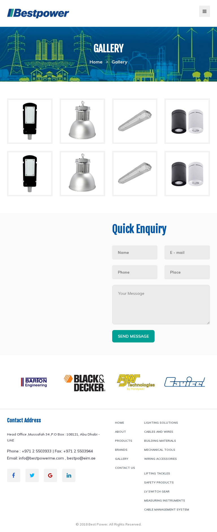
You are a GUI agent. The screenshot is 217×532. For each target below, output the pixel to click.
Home (96, 62)
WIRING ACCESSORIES (160, 459)
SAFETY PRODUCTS (159, 482)
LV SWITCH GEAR (157, 491)
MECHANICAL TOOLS (159, 450)
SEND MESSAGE (133, 336)
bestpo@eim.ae (81, 458)
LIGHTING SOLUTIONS (161, 423)
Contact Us (125, 468)
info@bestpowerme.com (41, 458)
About (120, 432)
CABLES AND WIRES (158, 432)
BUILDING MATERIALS (160, 441)
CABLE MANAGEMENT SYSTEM (166, 509)
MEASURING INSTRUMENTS (164, 500)
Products (123, 441)
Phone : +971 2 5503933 (29, 451)
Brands (121, 450)
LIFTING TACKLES (157, 473)
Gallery (121, 459)
